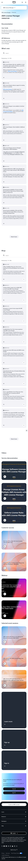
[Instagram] (8, 846)
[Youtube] (12, 846)
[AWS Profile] (25, 2)
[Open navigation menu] (2, 2)
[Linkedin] (6, 846)
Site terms (8, 853)
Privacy (3, 853)
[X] (2, 846)
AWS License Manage (7, 89)
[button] (9, 8)
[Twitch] (10, 846)
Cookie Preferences (5, 855)
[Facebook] (4, 846)
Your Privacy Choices (15, 853)
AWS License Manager (6, 12)
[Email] (16, 846)
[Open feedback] (26, 430)
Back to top (13, 849)
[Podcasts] (14, 846)
